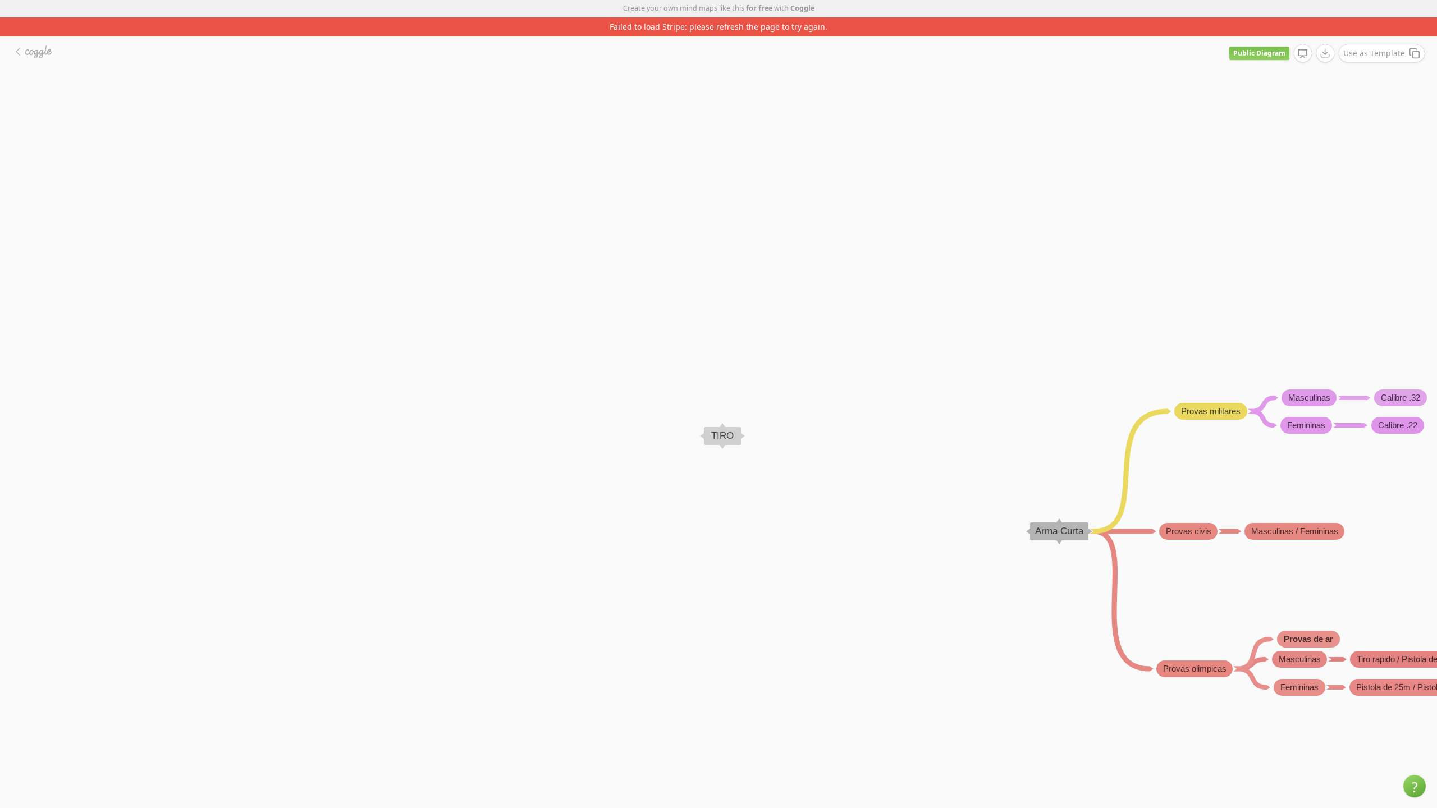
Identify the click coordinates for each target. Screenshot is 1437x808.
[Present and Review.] (1303, 54)
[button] (1414, 786)
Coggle (802, 8)
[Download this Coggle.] (1325, 53)
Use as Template (1374, 53)
